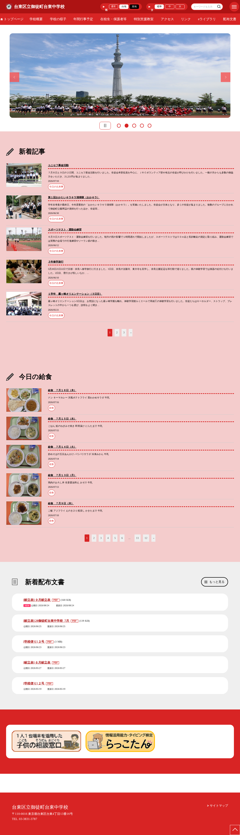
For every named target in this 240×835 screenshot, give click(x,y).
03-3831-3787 (28, 819)
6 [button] (122, 538)
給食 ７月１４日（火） (62, 446)
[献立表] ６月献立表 (37, 662)
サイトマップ (219, 805)
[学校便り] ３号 (34, 641)
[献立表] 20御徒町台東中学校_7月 (46, 620)
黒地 (134, 6)
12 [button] (146, 538)
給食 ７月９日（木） (61, 503)
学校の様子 (58, 19)
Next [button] (225, 77)
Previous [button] (14, 77)
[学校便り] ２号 (34, 683)
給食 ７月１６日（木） (62, 390)
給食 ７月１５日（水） (62, 418)
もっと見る (217, 581)
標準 (159, 6)
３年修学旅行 (56, 261)
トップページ (13, 19)
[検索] (218, 7)
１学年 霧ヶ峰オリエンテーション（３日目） (75, 293)
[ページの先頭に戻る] (235, 830)
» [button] (131, 332)
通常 (113, 6)
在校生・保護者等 (113, 19)
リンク (186, 19)
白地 (124, 6)
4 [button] (142, 125)
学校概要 (36, 19)
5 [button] (149, 125)
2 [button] (126, 125)
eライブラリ (207, 19)
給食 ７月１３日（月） (62, 475)
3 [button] (134, 125)
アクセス (167, 19)
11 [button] (137, 538)
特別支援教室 (144, 19)
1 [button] (119, 125)
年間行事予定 (83, 19)
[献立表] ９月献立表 (37, 600)
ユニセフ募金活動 (58, 165)
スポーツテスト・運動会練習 (65, 229)
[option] (120, 75)
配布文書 (229, 19)
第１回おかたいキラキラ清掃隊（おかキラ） (74, 197)
